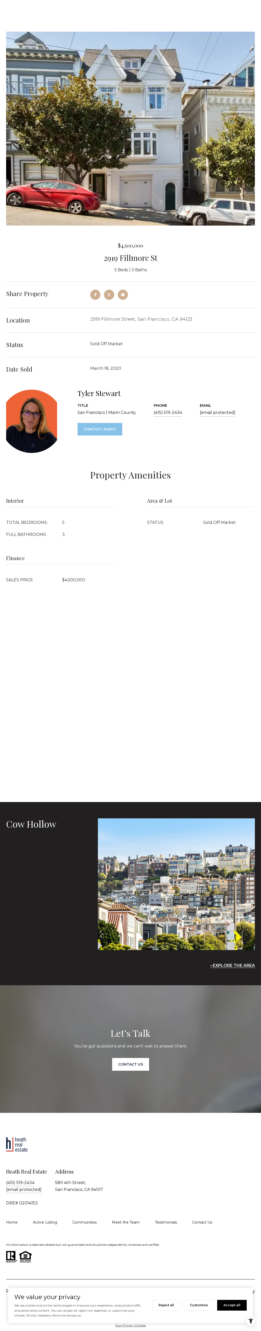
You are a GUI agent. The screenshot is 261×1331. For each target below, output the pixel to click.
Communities (84, 1222)
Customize (199, 1305)
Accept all (232, 1305)
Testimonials (166, 1222)
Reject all (166, 1305)
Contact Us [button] (130, 1064)
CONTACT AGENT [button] (100, 429)
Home (12, 1222)
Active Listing (45, 1222)
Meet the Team (126, 1222)
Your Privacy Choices (130, 1325)
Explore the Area (234, 965)
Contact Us (202, 1222)
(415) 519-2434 (168, 412)
